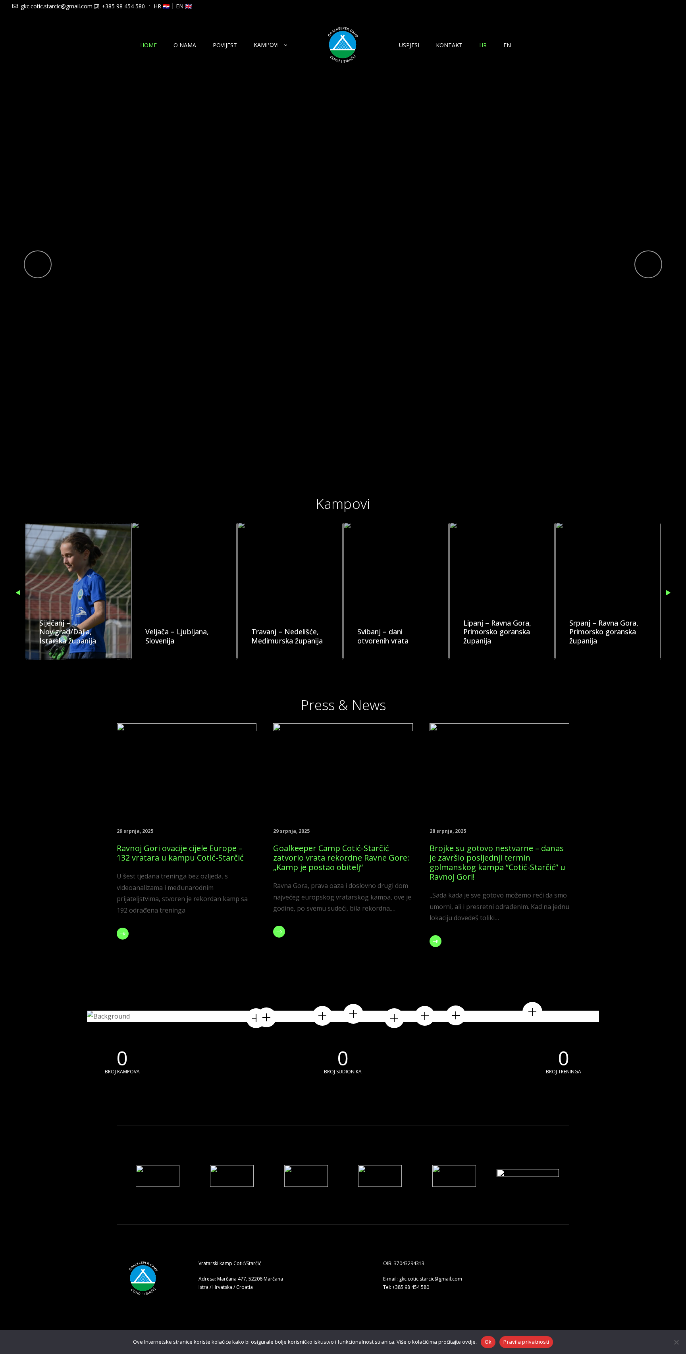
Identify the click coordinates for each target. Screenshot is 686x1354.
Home (148, 45)
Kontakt (449, 45)
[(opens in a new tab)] (186, 769)
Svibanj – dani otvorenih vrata (383, 636)
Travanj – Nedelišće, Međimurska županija (287, 636)
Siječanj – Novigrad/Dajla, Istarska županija (67, 631)
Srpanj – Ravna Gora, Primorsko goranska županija (603, 631)
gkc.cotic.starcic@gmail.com (56, 6)
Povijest (225, 45)
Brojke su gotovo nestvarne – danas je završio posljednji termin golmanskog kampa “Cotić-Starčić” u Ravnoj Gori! (497, 862)
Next (667, 593)
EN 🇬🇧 (184, 6)
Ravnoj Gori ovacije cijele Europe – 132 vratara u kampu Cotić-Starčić (180, 853)
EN (507, 45)
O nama (184, 45)
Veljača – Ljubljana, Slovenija (177, 636)
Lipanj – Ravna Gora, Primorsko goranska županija (497, 631)
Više (140, 933)
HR (483, 45)
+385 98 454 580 (123, 6)
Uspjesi (409, 45)
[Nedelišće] (532, 1012)
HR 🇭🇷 (162, 6)
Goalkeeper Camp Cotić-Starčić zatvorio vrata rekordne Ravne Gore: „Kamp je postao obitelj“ (341, 857)
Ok (488, 1341)
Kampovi (266, 44)
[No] (676, 1342)
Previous (19, 593)
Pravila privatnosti (526, 1341)
